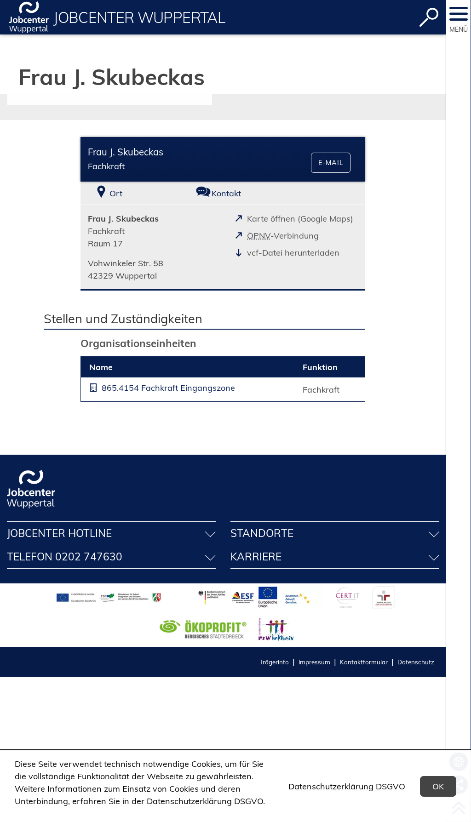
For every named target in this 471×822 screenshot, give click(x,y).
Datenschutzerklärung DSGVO (346, 786)
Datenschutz (415, 662)
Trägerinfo (274, 662)
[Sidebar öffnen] (458, 14)
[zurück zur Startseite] (29, 17)
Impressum (314, 662)
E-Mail (331, 163)
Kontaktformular (364, 662)
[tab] (127, 193)
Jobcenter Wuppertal (139, 17)
